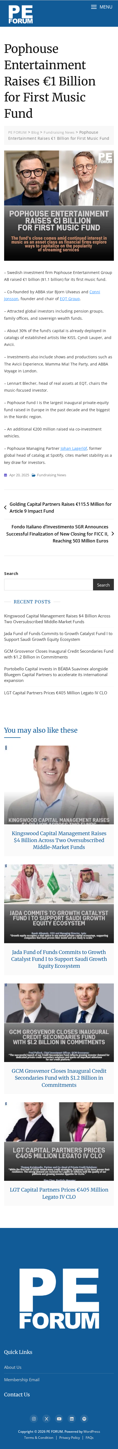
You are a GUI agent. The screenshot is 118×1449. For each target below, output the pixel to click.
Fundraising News (51, 474)
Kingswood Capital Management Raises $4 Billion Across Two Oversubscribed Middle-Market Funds (57, 618)
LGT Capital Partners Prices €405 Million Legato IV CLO (55, 692)
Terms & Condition (39, 1437)
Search (11, 573)
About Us (12, 1367)
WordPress (91, 1431)
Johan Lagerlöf (74, 448)
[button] (102, 7)
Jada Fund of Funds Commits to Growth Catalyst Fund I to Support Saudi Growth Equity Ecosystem (58, 636)
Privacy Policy (69, 1437)
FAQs (90, 1437)
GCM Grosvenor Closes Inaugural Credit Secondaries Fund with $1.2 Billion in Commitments (58, 654)
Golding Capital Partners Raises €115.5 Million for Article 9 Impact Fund (61, 507)
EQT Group (70, 298)
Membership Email (22, 1379)
